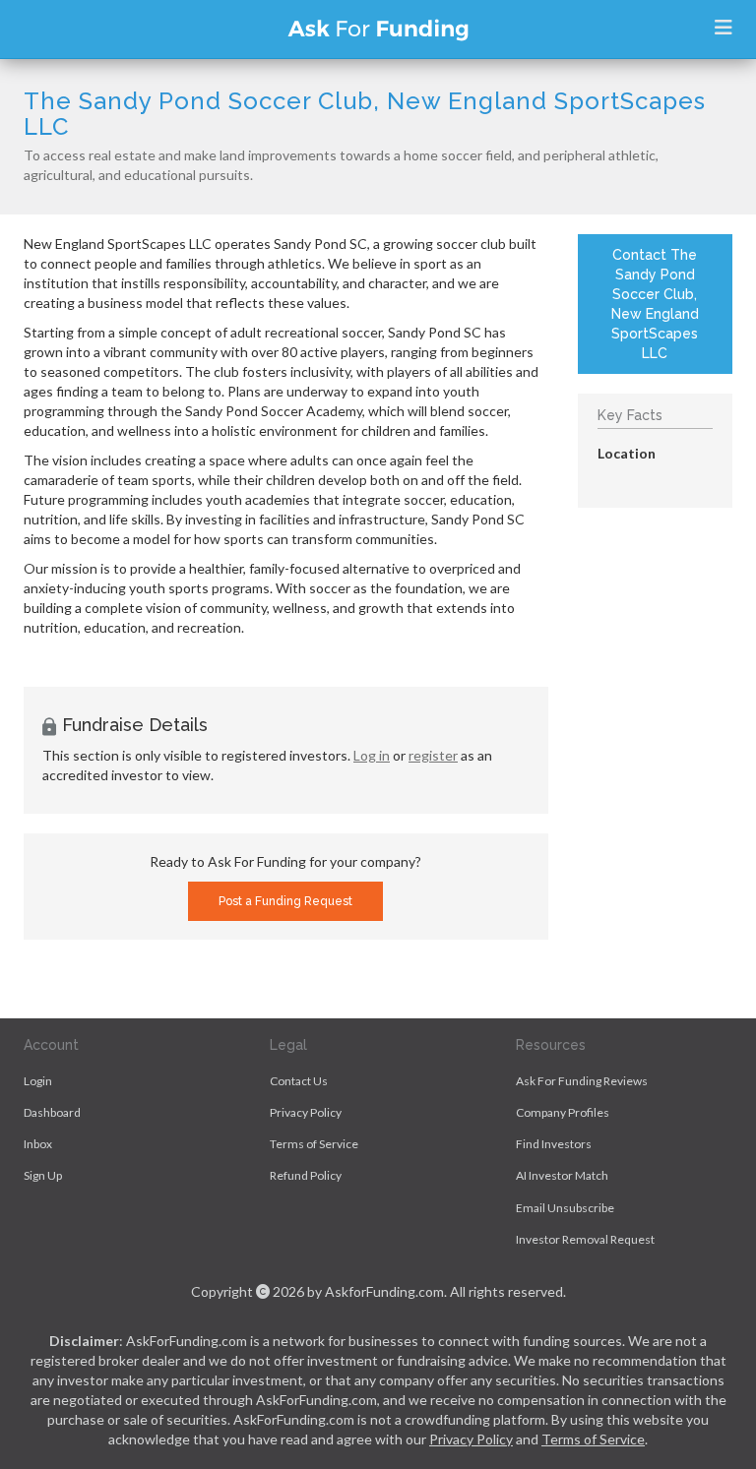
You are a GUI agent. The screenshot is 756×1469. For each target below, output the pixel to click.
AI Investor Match (562, 1175)
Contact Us (299, 1080)
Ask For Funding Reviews (582, 1080)
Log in (371, 755)
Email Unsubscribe (565, 1207)
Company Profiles (562, 1112)
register (433, 755)
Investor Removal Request (585, 1239)
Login (38, 1080)
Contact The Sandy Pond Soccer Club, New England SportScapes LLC (655, 304)
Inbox (38, 1143)
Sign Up (43, 1175)
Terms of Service (314, 1143)
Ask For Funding (378, 29)
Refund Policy (306, 1175)
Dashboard (52, 1112)
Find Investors (554, 1143)
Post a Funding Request (285, 901)
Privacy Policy (306, 1112)
